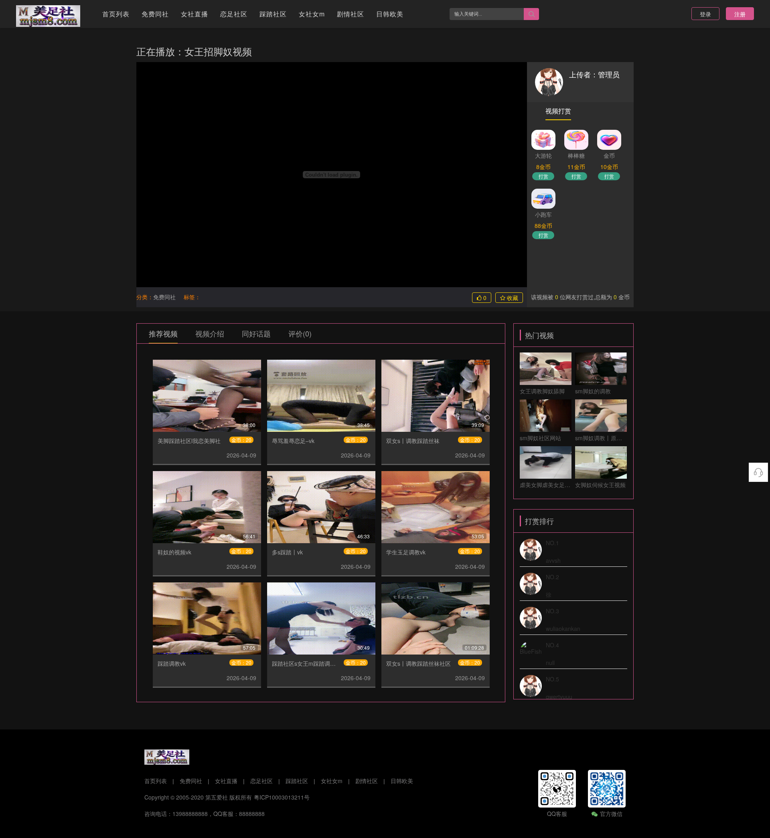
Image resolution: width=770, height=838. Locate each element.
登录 (705, 14)
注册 (740, 14)
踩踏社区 (273, 13)
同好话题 (256, 333)
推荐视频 (163, 333)
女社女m (312, 13)
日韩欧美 (389, 13)
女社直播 (194, 13)
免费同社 (155, 13)
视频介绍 (209, 333)
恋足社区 (233, 13)
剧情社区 (350, 13)
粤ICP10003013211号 (282, 797)
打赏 (543, 176)
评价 (300, 333)
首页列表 (116, 13)
